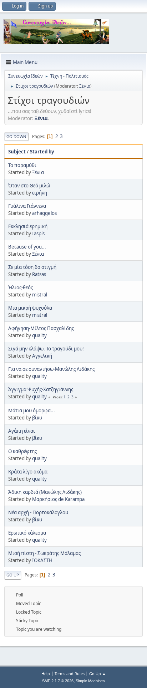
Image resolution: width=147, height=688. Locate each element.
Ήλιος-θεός (20, 287)
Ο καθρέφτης (22, 451)
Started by (42, 151)
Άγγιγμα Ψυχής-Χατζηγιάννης (40, 389)
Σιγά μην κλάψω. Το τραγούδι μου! (46, 348)
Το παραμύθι (22, 165)
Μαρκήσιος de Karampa (58, 499)
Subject (17, 151)
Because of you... (27, 247)
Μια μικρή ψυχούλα (30, 308)
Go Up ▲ (97, 673)
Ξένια (84, 86)
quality (39, 335)
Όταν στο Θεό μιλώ (29, 185)
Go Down (16, 136)
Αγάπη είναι (21, 431)
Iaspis (38, 233)
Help (45, 673)
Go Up (12, 575)
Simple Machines (90, 681)
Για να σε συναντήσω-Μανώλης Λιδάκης (51, 369)
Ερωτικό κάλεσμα (27, 533)
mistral (39, 294)
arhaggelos (44, 213)
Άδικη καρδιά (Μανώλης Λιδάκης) (45, 492)
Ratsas (39, 274)
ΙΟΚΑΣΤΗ (42, 560)
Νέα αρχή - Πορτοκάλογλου (38, 512)
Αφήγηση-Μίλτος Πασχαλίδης (41, 328)
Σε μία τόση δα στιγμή (32, 267)
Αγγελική (42, 356)
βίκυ (37, 417)
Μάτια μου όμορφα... (31, 410)
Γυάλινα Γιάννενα (27, 206)
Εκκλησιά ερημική (27, 226)
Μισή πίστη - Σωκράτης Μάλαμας (44, 553)
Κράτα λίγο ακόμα (27, 471)
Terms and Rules (70, 673)
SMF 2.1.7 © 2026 (58, 681)
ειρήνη (39, 193)
